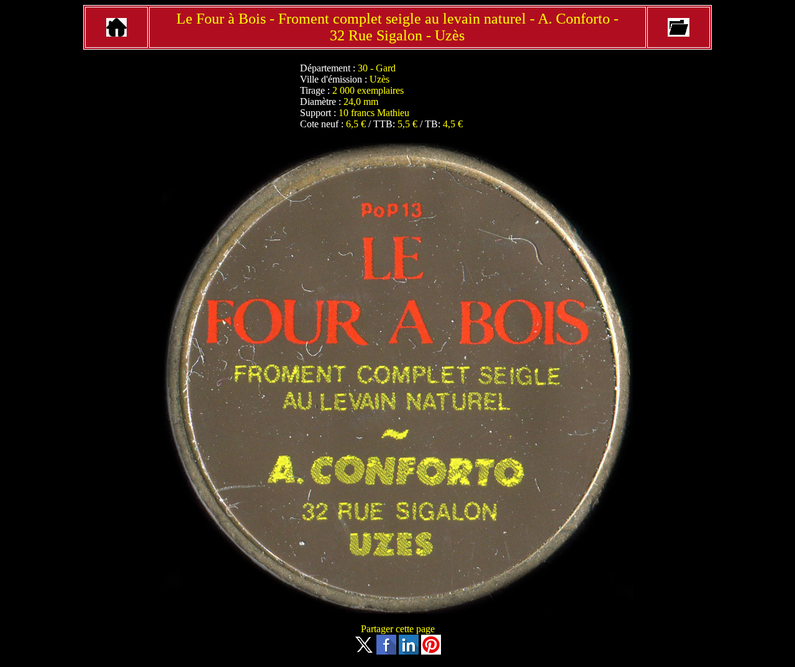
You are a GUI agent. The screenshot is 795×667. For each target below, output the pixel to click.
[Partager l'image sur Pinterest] (431, 651)
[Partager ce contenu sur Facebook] (386, 651)
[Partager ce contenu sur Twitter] (364, 651)
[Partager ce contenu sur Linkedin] (409, 651)
